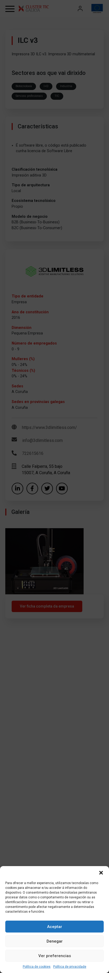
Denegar (55, 941)
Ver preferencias (54, 955)
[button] (101, 872)
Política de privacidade (69, 967)
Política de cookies (37, 967)
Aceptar (54, 926)
